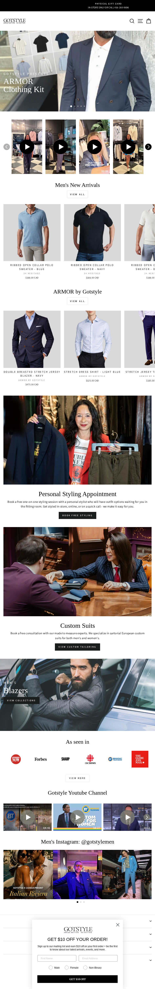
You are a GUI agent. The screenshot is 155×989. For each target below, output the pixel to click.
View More (77, 778)
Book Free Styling (77, 515)
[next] (148, 147)
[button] (27, 147)
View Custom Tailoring (77, 646)
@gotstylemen (97, 842)
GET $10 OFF (77, 979)
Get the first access (24, 99)
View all (77, 194)
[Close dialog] (117, 924)
